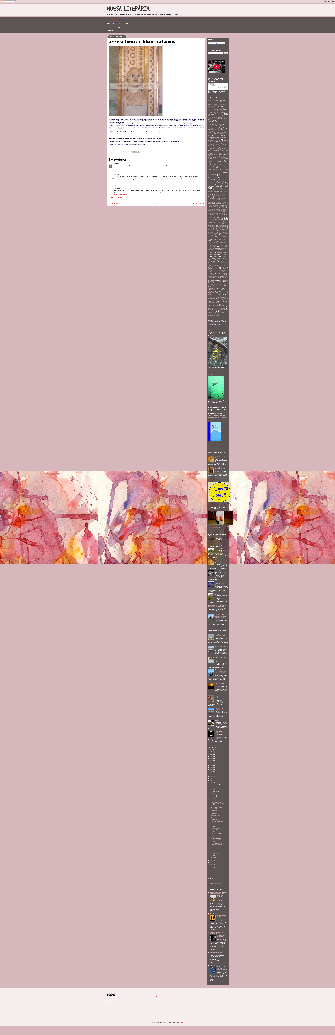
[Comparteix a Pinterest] (139, 152)
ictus (210, 205)
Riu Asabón (213, 276)
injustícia (223, 207)
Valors (209, 305)
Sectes (211, 281)
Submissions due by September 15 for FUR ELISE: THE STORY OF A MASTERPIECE (221, 918)
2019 (211, 765)
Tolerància (220, 294)
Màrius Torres (212, 225)
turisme (211, 297)
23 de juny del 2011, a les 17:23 (120, 194)
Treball (218, 296)
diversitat (216, 157)
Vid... (210, 311)
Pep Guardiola (219, 249)
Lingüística (216, 217)
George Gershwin (211, 198)
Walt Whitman (223, 313)
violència (225, 311)
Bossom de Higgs (222, 122)
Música (216, 235)
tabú (225, 287)
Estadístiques (223, 179)
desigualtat (212, 154)
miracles (209, 230)
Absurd (209, 100)
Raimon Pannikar (211, 264)
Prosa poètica (218, 262)
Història (226, 201)
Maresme (226, 223)
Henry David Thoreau (212, 201)
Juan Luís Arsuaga (224, 213)
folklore (217, 191)
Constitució (224, 145)
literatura (223, 217)
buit (214, 124)
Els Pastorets (214, 166)
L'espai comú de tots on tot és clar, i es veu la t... (217, 835)
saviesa (220, 280)
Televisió (210, 291)
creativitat (223, 147)
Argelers (219, 110)
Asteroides (210, 115)
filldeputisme (210, 191)
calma (222, 127)
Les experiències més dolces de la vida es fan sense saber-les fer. (217, 605)
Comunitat (217, 144)
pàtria (211, 246)
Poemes (224, 254)
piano (218, 250)
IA (227, 203)
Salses (209, 278)
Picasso (224, 250)
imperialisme (225, 206)
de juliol (213, 796)
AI (212, 101)
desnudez (220, 154)
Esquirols (223, 178)
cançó (223, 128)
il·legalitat (226, 205)
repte (210, 274)
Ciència (217, 140)
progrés (226, 261)
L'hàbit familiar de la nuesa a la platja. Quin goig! (217, 804)
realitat (209, 265)
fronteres (216, 195)
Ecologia (222, 161)
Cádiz (225, 124)
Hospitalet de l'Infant (216, 202)
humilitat (218, 203)
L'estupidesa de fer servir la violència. (217, 822)
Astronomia (225, 115)
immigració (212, 206)
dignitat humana (215, 156)
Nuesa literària (230, 526)
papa (219, 243)
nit (208, 237)
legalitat (209, 217)
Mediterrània (221, 228)
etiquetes (226, 181)
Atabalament (213, 117)
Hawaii (225, 199)
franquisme (210, 195)
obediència (214, 241)
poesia (215, 256)
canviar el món (221, 131)
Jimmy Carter (212, 213)
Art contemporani (221, 112)
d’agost (213, 793)
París (213, 245)
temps (224, 292)
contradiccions (211, 147)
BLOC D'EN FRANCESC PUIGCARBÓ (216, 933)
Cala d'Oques (219, 125)
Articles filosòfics (215, 114)
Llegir (209, 219)
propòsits (211, 262)
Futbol (209, 197)
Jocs (217, 213)
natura (209, 236)
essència (217, 179)
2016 (211, 771)
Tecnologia (224, 289)
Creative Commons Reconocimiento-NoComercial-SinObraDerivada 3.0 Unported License (153, 997)
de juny (213, 798)
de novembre (214, 787)
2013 (211, 778)
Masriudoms (225, 226)
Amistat (209, 106)
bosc (215, 122)
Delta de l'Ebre (211, 153)
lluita (217, 221)
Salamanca (217, 277)
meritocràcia (217, 229)
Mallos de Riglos (222, 222)
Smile (218, 285)
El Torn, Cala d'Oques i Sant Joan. (216, 807)
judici (211, 214)
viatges (223, 308)
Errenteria (221, 169)
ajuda (216, 101)
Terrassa (210, 294)
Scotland (226, 280)
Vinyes (220, 311)
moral (215, 233)
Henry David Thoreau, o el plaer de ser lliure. (217, 818)
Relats (210, 270)
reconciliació (218, 266)
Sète (220, 282)
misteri (214, 230)
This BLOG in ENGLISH (112, 20)
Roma (219, 276)
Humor (223, 203)
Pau (215, 246)
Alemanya (216, 103)
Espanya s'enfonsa (221, 176)
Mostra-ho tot (225, 983)
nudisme (219, 239)
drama (219, 158)
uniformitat (219, 298)
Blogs (224, 121)
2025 (211, 752)
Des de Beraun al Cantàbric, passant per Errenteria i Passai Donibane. (221, 616)
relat (223, 268)
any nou (215, 109)
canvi (215, 131)
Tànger (209, 288)
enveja (209, 169)
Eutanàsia (218, 184)
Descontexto (213, 965)
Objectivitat (220, 241)
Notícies (218, 238)
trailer (214, 296)
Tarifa (220, 288)
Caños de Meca (224, 129)
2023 (211, 756)
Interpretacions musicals (220, 209)
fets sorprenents (217, 188)
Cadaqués (219, 124)
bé (224, 118)
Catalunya (216, 134)
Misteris (220, 230)
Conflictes (210, 145)
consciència (216, 145)
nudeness (210, 239)
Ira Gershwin (216, 211)
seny (225, 281)
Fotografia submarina (213, 192)
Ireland (222, 211)
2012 (211, 780)
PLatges (210, 252)
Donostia (210, 158)
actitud (214, 100)
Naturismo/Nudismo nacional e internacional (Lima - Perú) (218, 893)
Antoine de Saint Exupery (215, 108)
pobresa (210, 254)
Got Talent (224, 198)
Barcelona (217, 118)
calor (225, 127)
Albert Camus (222, 101)
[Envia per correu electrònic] (132, 152)
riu (208, 276)
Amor (215, 106)
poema (216, 254)
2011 (211, 783)
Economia (222, 163)
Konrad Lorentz (216, 215)
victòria (226, 309)
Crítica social (124, 154)
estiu (216, 181)
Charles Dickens (224, 138)
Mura (211, 235)
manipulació (210, 223)
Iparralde (210, 211)
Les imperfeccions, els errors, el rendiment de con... (217, 830)
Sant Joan (215, 278)
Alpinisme (216, 104)
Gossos (218, 198)
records (224, 266)
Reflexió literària (213, 268)
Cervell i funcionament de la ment (218, 136)
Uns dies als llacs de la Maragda (218, 299)
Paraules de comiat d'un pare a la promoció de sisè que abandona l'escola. (221, 672)
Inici (156, 203)
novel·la (224, 237)
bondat (209, 122)
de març (213, 853)
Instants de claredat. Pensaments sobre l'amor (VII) (220, 636)
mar (220, 223)
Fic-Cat (224, 188)
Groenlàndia (210, 199)
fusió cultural (223, 195)
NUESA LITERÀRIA (128, 9)
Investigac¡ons (216, 210)
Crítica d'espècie (220, 148)
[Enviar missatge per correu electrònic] (129, 151)
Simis (213, 284)
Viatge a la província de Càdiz (216, 306)
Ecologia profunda (212, 163)
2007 (211, 867)
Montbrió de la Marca (220, 232)
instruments (210, 209)
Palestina (210, 243)
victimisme (221, 309)
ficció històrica (221, 190)
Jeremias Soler (119, 997)
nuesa (226, 239)
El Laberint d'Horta (219, 549)
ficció (209, 190)
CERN (216, 135)
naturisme (216, 236)
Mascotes (219, 226)
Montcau (210, 233)
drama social (219, 160)
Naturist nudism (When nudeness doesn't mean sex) (221, 659)
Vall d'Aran (216, 304)
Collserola (217, 143)
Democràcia (220, 153)
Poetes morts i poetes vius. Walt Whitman (220, 684)
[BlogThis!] (134, 152)
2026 (211, 749)
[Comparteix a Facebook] (137, 152)
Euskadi (220, 182)
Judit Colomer (216, 214)
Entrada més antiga (198, 203)
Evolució (225, 184)
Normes (212, 237)
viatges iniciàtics (212, 309)
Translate (220, 45)
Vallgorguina (223, 304)
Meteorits (224, 229)
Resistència (216, 274)
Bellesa (210, 120)
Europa (212, 182)
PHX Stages (213, 913)
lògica (221, 221)
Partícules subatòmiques (222, 245)
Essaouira (210, 179)
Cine (214, 141)
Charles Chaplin (216, 138)
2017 (211, 769)
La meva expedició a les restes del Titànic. (221, 582)
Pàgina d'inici (211, 881)
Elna (209, 166)
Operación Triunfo (222, 242)
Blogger (181, 1022)
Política (210, 258)
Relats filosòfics (222, 270)
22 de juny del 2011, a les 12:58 (120, 171)
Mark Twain (220, 225)
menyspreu (210, 229)
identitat (215, 205)
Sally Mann (224, 277)
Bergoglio (218, 120)
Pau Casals (222, 246)
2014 (211, 776)
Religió (210, 273)
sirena (225, 284)
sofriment (223, 285)
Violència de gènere (215, 312)
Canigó (218, 129)
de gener (213, 857)
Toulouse (210, 296)
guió (221, 199)
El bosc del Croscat (216, 815)
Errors (226, 169)
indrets (210, 207)
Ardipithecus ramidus (212, 110)
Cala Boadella (211, 125)
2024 (211, 754)
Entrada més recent (114, 203)
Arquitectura (225, 110)
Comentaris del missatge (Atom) (160, 207)
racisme (224, 262)
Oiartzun (209, 242)
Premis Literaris (212, 261)
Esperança (211, 178)
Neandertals (224, 236)
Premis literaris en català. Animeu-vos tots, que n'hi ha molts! (221, 733)
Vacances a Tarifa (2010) (216, 301)
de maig (213, 848)
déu (227, 154)
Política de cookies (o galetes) (215, 883)
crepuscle (210, 148)
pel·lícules (215, 248)
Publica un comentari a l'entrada (118, 197)
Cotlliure (217, 147)
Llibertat (219, 219)
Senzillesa (210, 282)
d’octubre (213, 789)
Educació (212, 165)
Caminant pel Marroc (213, 128)
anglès (225, 106)
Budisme (210, 124)
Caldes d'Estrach (215, 127)
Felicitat (224, 186)
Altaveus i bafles (214, 953)
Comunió (210, 144)
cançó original (211, 129)
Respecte (223, 274)
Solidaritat (210, 287)
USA (225, 300)
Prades (212, 259)
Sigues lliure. (214, 800)
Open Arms (215, 242)
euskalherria (211, 184)
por (216, 258)
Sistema (209, 285)
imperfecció (219, 206)
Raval (218, 264)
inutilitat (209, 210)
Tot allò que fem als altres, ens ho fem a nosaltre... (216, 840)
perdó (226, 249)
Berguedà (224, 120)
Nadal (223, 235)
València (224, 302)
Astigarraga (217, 115)
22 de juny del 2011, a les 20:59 (120, 185)
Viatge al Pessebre (213, 308)
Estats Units (210, 181)
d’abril (213, 851)
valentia (209, 304)
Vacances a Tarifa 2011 (214, 302)
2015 (211, 774)
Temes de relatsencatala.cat (218, 292)
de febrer (213, 855)
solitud (217, 287)
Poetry (223, 256)
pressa (220, 261)
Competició (224, 143)
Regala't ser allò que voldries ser (220, 709)
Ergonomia (215, 169)
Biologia (219, 121)
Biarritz (214, 121)
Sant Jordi (221, 278)
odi (225, 241)
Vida (214, 311)
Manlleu (216, 223)
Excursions (214, 186)
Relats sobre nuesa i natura (216, 271)
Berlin (209, 121)
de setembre (214, 791)
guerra (216, 199)
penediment (211, 249)
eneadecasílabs (222, 168)
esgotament (210, 176)
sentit (220, 281)
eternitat (220, 181)
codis (225, 141)
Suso (221, 287)
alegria (209, 103)
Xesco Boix (210, 315)
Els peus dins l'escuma (223, 166)
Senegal (216, 281)
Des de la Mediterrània (216, 952)
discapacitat (223, 156)
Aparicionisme (222, 109)
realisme (224, 264)
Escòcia (212, 170)
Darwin (220, 151)
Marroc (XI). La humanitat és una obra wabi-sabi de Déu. (220, 469)
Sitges (214, 285)
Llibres (210, 221)
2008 (211, 865)
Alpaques (210, 104)
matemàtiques (212, 228)
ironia (227, 211)
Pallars (214, 243)
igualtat (220, 205)
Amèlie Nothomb (222, 104)
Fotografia (223, 191)
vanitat (215, 305)
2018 (211, 767)
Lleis (213, 219)
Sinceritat (219, 284)
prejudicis (224, 259)
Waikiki (215, 313)
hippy (220, 201)
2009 (211, 862)
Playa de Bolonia (221, 252)
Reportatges (219, 273)
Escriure (224, 175)
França (215, 194)
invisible (224, 210)
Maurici (114, 163)
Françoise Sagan (222, 194)
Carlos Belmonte (217, 132)
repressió (226, 273)
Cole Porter (210, 143)
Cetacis (209, 138)
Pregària (217, 260)
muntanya (226, 233)
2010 (211, 860)
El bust (217, 594)
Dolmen (224, 157)
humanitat (210, 203)
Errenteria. (217, 720)
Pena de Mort (223, 248)
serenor (216, 282)
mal (214, 222)
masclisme (212, 226)
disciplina (210, 157)
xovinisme (216, 315)
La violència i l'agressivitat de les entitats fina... (216, 812)
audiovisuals (220, 117)
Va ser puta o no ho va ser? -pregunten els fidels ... (216, 845)
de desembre (214, 784)
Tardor (214, 288)
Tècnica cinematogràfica (215, 289)
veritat (225, 305)
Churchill (211, 140)
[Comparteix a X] (136, 152)
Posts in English (223, 258)
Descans (226, 153)
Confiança (224, 144)
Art (211, 112)
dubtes (216, 161)
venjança (220, 305)
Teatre (226, 288)
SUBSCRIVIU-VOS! (213, 59)
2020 (211, 763)
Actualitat (219, 100)
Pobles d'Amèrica (219, 571)
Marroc (226, 225)
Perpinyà (212, 250)
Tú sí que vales (225, 296)
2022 (211, 758)
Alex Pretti (223, 103)
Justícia (223, 214)
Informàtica (216, 207)
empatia (212, 168)
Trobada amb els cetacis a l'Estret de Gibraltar (221, 647)
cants (210, 131)
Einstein (224, 165)
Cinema (219, 141)
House (225, 202)
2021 (211, 760)
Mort (219, 233)
